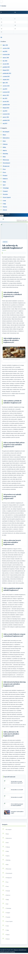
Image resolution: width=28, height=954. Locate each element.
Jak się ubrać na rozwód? (17, 789)
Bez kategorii (6, 131)
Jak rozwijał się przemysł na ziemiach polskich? (17, 804)
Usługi (4, 203)
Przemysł (5, 175)
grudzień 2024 (6, 104)
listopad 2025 (6, 70)
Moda (4, 156)
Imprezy (5, 150)
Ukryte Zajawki (7, 197)
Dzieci (4, 141)
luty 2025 (5, 98)
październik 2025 (7, 73)
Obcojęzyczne (6, 166)
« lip (1, 37)
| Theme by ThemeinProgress (19, 949)
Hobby (4, 147)
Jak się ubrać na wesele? (16, 797)
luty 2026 (5, 60)
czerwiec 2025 (6, 85)
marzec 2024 (6, 117)
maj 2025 (5, 89)
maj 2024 (5, 110)
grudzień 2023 (6, 120)
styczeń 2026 (6, 64)
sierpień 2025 (6, 79)
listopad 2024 (6, 107)
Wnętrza (5, 206)
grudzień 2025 (6, 67)
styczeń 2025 (6, 101)
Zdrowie (5, 210)
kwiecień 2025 (6, 92)
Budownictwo (6, 137)
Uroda (4, 200)
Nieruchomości (6, 163)
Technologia (6, 188)
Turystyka (5, 194)
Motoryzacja (6, 159)
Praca (4, 169)
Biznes (4, 134)
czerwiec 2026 (6, 48)
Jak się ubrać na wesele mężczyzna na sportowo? (17, 782)
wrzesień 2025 (6, 76)
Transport (5, 191)
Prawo (4, 172)
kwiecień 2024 (6, 114)
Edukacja (5, 144)
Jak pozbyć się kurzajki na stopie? (17, 812)
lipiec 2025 (5, 82)
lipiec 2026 (5, 45)
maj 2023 (5, 123)
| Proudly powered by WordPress (7, 951)
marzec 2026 (6, 57)
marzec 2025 (6, 95)
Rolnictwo (5, 178)
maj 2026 (5, 51)
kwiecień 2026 (6, 54)
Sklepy (4, 181)
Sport (4, 184)
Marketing (5, 153)
